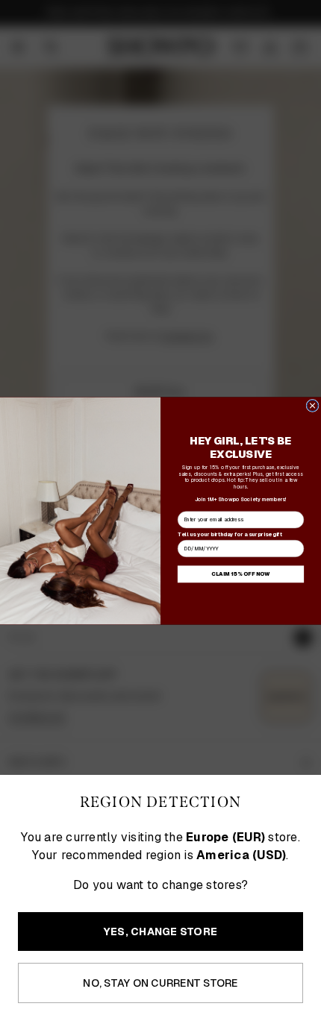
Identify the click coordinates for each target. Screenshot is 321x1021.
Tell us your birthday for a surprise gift (230, 533)
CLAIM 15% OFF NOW (240, 574)
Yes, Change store (160, 931)
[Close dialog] (312, 405)
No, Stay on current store (160, 983)
